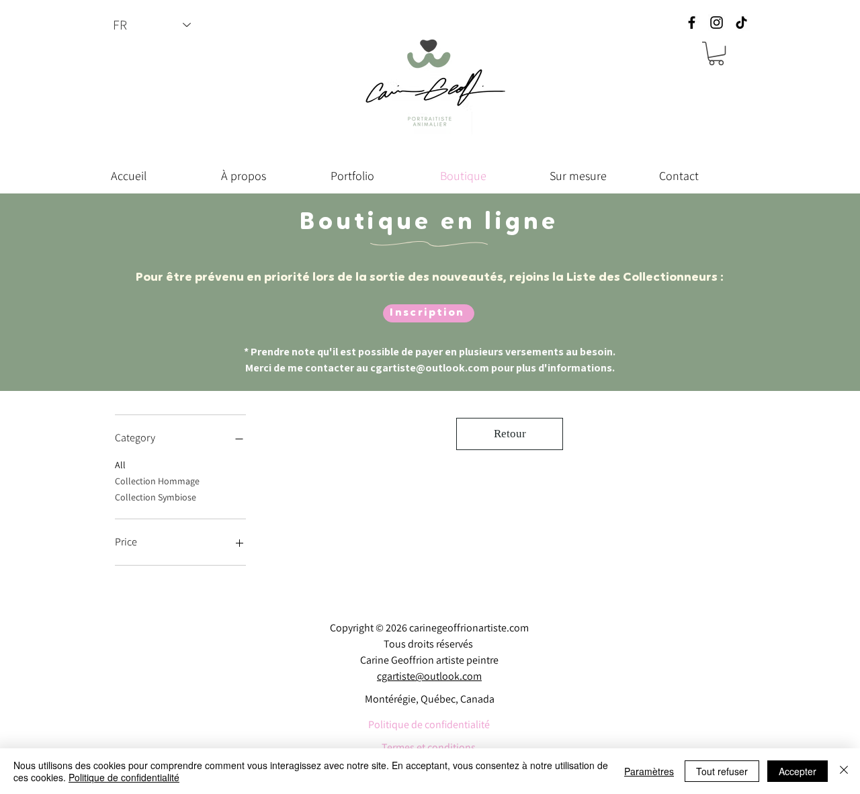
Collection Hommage (157, 481)
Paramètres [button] (649, 771)
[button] (716, 53)
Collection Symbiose (155, 497)
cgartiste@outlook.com (429, 368)
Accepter (797, 771)
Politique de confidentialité (124, 777)
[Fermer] (844, 771)
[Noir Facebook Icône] (691, 22)
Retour (510, 433)
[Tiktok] (741, 22)
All (120, 465)
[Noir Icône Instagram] (716, 22)
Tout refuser (722, 771)
